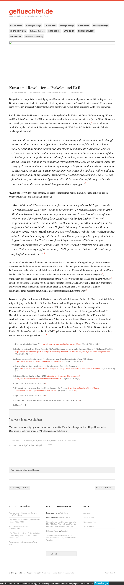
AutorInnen (64, 513)
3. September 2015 (20, 92)
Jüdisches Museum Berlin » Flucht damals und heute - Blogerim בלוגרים (60, 536)
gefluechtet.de (31, 10)
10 (46, 334)
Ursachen (50, 25)
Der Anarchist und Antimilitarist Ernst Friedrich (23, 543)
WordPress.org (89, 526)
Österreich (67, 440)
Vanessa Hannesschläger (54, 92)
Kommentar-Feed (89, 522)
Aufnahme (83, 25)
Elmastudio (70, 572)
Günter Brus (45, 440)
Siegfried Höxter (64, 517)
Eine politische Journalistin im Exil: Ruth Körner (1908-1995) (24, 520)
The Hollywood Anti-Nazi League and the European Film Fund (61, 525)
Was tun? (69, 31)
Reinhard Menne (52, 531)
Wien (74, 440)
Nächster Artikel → (105, 487)
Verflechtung (18, 31)
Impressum (15, 36)
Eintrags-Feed (88, 517)
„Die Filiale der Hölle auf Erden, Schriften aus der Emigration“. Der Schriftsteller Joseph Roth (24, 535)
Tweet (50, 444)
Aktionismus (28, 440)
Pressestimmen (86, 31)
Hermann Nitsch (57, 440)
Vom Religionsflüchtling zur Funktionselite (19, 527)
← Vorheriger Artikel (19, 487)
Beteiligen (54, 31)
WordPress (46, 572)
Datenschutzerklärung (34, 36)
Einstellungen (101, 583)
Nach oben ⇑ (110, 572)
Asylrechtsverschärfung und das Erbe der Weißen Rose (23, 514)
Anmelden (87, 513)
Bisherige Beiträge (33, 25)
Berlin (35, 440)
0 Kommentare (77, 92)
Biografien (16, 25)
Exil (39, 440)
